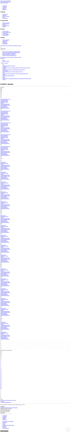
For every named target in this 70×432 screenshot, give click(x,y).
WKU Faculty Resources (12, 71)
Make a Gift (5, 41)
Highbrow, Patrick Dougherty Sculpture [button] (5, 106)
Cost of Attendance (6, 34)
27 (0, 317)
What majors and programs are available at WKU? (11, 51)
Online (17, 69)
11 (0, 190)
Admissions (5, 7)
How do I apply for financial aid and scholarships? (11, 52)
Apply (1, 2)
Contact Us (5, 426)
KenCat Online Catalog (17, 73)
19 (0, 254)
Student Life (5, 9)
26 (0, 307)
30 (0, 331)
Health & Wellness (6, 25)
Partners (4, 79)
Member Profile (5, 35)
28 (0, 319)
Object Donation (8, 75)
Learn (4, 72)
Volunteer (12, 75)
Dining (4, 17)
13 (0, 210)
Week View (6, 400)
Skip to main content (4, 0)
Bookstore (4, 15)
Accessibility (5, 422)
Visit (3, 2)
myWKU (4, 26)
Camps (21, 67)
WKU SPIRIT (5, 43)
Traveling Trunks (17, 67)
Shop (3, 76)
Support (4, 74)
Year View (14, 400)
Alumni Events (5, 40)
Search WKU (3, 48)
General (9, 402)
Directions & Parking (11, 65)
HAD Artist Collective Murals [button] (4, 104)
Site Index (4, 427)
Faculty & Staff (8, 78)
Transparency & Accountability (8, 421)
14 (0, 212)
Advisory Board (18, 78)
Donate (4, 75)
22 (0, 267)
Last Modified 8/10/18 (4, 431)
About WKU (5, 5)
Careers (4, 424)
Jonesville (26, 73)
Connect (4, 77)
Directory (4, 24)
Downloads (2, 406)
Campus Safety (5, 14)
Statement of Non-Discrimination (8, 425)
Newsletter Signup (28, 78)
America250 (28, 67)
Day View (2, 400)
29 (0, 321)
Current (4, 69)
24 (0, 287)
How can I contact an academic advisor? (10, 55)
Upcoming (7, 69)
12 (0, 200)
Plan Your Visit (5, 65)
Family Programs (6, 31)
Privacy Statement (6, 428)
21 (0, 265)
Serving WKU (5, 70)
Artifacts (23, 73)
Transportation (5, 18)
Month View (10, 400)
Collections (11, 73)
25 (0, 297)
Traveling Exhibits (21, 69)
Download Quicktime (13, 407)
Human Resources (6, 23)
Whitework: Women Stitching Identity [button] (4, 107)
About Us (4, 78)
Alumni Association (6, 39)
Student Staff (13, 78)
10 (0, 368)
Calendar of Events (6, 67)
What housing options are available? (9, 54)
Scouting (24, 67)
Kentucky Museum (6, 61)
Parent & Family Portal (7, 32)
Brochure (23, 78)
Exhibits (4, 68)
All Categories (2, 402)
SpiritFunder (5, 42)
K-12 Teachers (11, 67)
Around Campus (12, 69)
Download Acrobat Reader (5, 407)
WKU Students (5, 71)
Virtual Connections (6, 73)
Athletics (4, 8)
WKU (4, 60)
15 (0, 214)
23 (0, 277)
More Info (6, 2)
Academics (4, 6)
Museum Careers (20, 71)
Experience (5, 66)
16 (0, 224)
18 (0, 244)
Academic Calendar (6, 22)
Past (15, 69)
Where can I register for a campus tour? (9, 53)
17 (0, 234)
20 (0, 263)
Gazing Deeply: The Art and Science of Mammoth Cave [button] (5, 100)
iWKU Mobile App (6, 16)
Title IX (4, 423)
